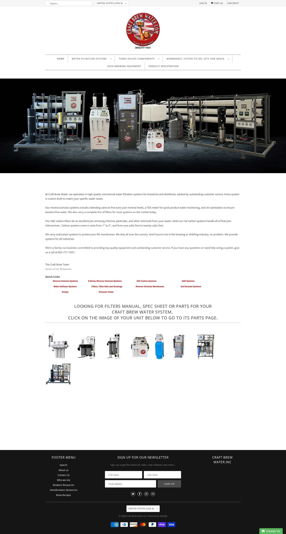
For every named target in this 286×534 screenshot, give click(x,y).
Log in (203, 3)
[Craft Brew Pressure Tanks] (106, 293)
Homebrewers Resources (63, 489)
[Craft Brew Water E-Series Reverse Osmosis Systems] (105, 282)
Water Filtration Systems (90, 58)
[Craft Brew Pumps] (65, 293)
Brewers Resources (63, 485)
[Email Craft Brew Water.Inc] (153, 494)
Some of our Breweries (58, 269)
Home (60, 58)
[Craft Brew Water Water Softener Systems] (65, 287)
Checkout (233, 3)
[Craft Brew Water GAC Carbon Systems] (188, 282)
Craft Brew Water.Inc (136, 515)
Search (63, 465)
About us (64, 470)
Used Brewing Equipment (124, 66)
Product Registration (164, 66)
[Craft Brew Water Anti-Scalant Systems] (191, 287)
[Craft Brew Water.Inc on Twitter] (133, 494)
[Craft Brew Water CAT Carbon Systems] (147, 282)
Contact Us (64, 475)
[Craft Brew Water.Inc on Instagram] (146, 494)
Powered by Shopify (157, 515)
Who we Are (63, 480)
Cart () (218, 3)
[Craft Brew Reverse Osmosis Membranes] (150, 287)
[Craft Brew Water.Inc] (143, 31)
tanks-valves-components (137, 58)
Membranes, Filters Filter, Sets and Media (196, 58)
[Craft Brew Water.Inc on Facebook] (140, 494)
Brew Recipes (63, 495)
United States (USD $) (110, 3)
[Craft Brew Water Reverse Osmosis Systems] (65, 282)
